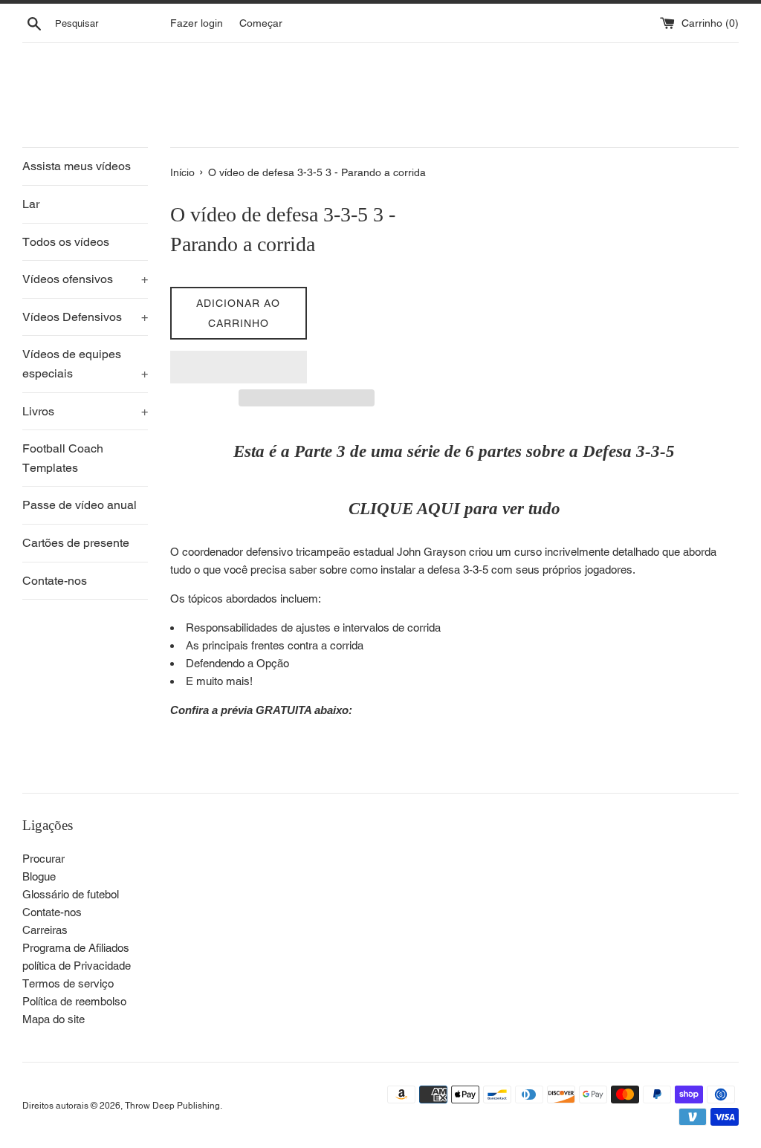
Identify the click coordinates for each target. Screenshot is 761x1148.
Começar (260, 23)
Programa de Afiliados (75, 947)
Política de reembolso (74, 1001)
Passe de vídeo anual (79, 505)
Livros (85, 411)
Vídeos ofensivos (85, 279)
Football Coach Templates (62, 458)
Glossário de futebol (70, 894)
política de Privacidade (76, 965)
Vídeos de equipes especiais (85, 363)
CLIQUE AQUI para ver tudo (454, 508)
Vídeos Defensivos (85, 317)
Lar (30, 204)
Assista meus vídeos (76, 166)
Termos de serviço (68, 983)
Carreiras (45, 930)
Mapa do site (53, 1019)
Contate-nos (54, 581)
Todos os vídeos (65, 242)
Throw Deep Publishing (172, 1105)
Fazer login (196, 23)
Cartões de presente (75, 543)
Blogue (39, 876)
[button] (238, 367)
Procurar (43, 858)
